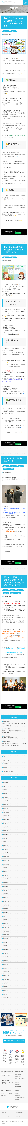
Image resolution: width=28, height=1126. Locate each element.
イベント (6, 590)
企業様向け (14, 1041)
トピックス (6, 31)
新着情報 (13, 31)
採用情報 (17, 1099)
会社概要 (17, 1093)
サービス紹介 (4, 1078)
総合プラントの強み (6, 1076)
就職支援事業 (18, 1086)
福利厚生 (4, 1095)
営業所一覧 (17, 1095)
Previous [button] (2, 1020)
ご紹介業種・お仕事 (6, 1080)
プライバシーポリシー (6, 1117)
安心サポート (18, 1082)
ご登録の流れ (18, 1076)
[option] (7, 1019)
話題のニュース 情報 (8, 469)
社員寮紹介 (17, 1084)
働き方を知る (18, 1074)
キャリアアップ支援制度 (7, 1093)
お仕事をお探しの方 (19, 1071)
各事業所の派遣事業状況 (20, 1097)
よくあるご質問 (19, 1112)
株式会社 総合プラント (8, 2)
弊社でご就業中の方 (6, 1090)
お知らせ (6, 466)
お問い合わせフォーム (21, 1117)
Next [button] (26, 1020)
